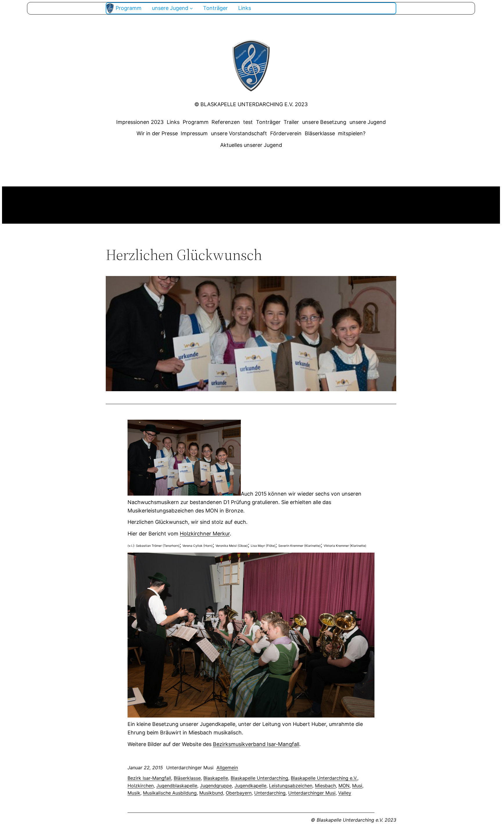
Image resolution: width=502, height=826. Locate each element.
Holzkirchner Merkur (205, 534)
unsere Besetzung (324, 122)
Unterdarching (270, 793)
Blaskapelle (215, 778)
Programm (196, 122)
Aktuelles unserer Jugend (251, 145)
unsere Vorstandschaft (239, 133)
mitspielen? (351, 133)
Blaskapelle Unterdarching (259, 778)
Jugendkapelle (250, 785)
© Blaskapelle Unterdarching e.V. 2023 (251, 104)
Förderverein (286, 133)
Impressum (194, 133)
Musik (134, 793)
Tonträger (268, 122)
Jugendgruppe (216, 785)
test (248, 122)
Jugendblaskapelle (176, 785)
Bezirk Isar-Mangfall (149, 778)
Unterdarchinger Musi (312, 793)
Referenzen (225, 122)
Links (173, 122)
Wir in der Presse (157, 133)
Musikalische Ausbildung (170, 793)
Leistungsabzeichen (290, 785)
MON (343, 785)
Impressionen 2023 (140, 122)
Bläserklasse (320, 133)
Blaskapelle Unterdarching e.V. (324, 778)
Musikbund (211, 793)
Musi (357, 785)
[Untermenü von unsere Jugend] (191, 8)
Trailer (291, 122)
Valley (344, 793)
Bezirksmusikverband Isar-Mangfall (256, 744)
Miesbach (325, 785)
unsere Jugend (367, 122)
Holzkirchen (141, 785)
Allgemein (227, 767)
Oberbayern (239, 793)
